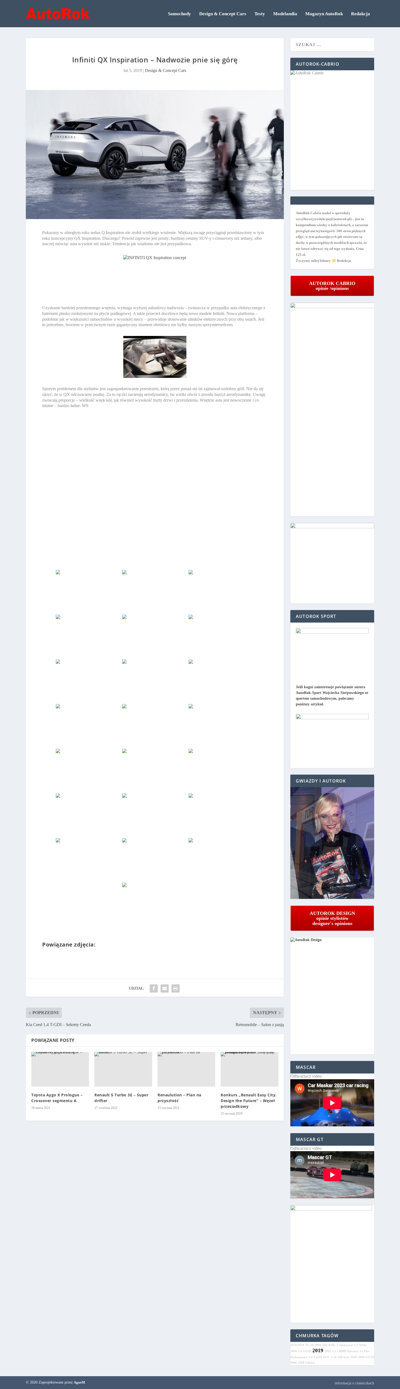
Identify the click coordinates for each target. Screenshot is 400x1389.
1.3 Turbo (360, 1344)
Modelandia (285, 14)
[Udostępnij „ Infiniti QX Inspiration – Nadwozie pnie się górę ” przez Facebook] (153, 988)
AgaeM (79, 1382)
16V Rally (329, 1344)
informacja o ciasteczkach (354, 1383)
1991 (327, 1351)
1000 (293, 1362)
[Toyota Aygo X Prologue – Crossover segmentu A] (60, 1069)
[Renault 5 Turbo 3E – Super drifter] (123, 1069)
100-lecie (343, 1357)
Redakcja (360, 14)
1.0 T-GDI (315, 1357)
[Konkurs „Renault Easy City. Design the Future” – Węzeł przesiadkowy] (249, 1069)
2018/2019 (297, 1344)
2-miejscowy (345, 1344)
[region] (332, 843)
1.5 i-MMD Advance (345, 1351)
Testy (259, 14)
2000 (293, 1351)
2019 (317, 1350)
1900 (353, 1357)
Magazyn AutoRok (324, 14)
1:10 (334, 1357)
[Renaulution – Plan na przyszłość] (186, 1069)
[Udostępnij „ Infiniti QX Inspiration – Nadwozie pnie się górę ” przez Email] (164, 988)
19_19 (309, 1344)
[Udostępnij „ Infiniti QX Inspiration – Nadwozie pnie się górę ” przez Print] (175, 988)
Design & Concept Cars (222, 14)
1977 (326, 1357)
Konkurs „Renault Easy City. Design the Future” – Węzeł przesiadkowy (249, 1100)
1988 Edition (306, 1362)
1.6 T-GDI (304, 1351)
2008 (318, 1344)
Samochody (179, 14)
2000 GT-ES (366, 1357)
